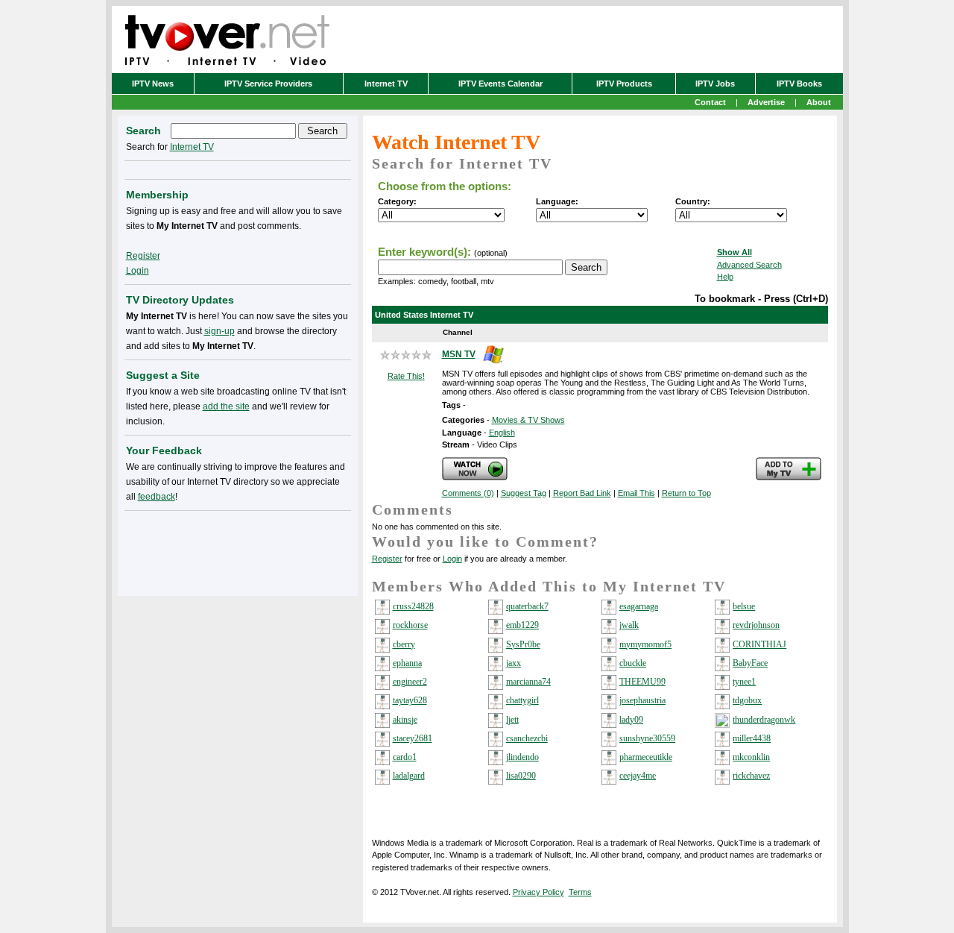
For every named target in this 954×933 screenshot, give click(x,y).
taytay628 (410, 700)
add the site (226, 406)
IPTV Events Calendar (500, 83)
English (502, 432)
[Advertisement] (237, 550)
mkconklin (751, 757)
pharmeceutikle (645, 757)
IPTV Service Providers (268, 83)
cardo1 (405, 757)
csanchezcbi (527, 738)
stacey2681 (412, 738)
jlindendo (522, 757)
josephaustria (642, 700)
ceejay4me (637, 775)
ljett (512, 719)
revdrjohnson (756, 625)
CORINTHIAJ (759, 644)
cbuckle (632, 663)
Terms (580, 892)
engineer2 (410, 681)
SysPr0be (523, 644)
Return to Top (686, 493)
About (818, 102)
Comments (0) (468, 493)
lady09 (631, 719)
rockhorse (410, 625)
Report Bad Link (582, 493)
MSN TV (459, 354)
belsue (744, 606)
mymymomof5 (645, 644)
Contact (710, 102)
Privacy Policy (538, 892)
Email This (636, 493)
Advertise (766, 102)
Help (725, 276)
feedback (156, 496)
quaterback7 (527, 606)
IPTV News (153, 83)
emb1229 (522, 625)
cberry (404, 644)
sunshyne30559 (647, 738)
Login (452, 558)
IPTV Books (799, 83)
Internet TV (386, 83)
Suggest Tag (523, 493)
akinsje (405, 719)
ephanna (407, 663)
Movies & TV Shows (528, 419)
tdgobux (747, 700)
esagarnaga (638, 606)
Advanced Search (749, 264)
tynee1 (744, 681)
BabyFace (750, 663)
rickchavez (751, 775)
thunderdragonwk (764, 719)
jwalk (629, 625)
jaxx (513, 663)
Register (387, 558)
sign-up (219, 331)
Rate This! (406, 375)
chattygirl (522, 700)
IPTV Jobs (715, 83)
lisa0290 (521, 775)
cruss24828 (413, 606)
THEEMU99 (642, 681)
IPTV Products (624, 83)
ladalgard (409, 775)
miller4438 (752, 738)
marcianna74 (528, 681)
